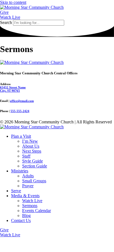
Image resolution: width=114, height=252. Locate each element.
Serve (16, 190)
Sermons (29, 205)
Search (6, 22)
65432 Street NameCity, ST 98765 (13, 89)
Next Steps (31, 151)
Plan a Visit (21, 136)
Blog (26, 215)
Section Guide (34, 166)
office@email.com (22, 100)
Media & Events (25, 195)
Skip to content (13, 2)
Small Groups (34, 180)
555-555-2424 (20, 111)
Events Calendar (36, 210)
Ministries (19, 171)
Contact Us (21, 220)
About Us (30, 146)
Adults (28, 176)
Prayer (27, 185)
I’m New (30, 141)
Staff (26, 156)
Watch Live (32, 200)
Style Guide (32, 161)
